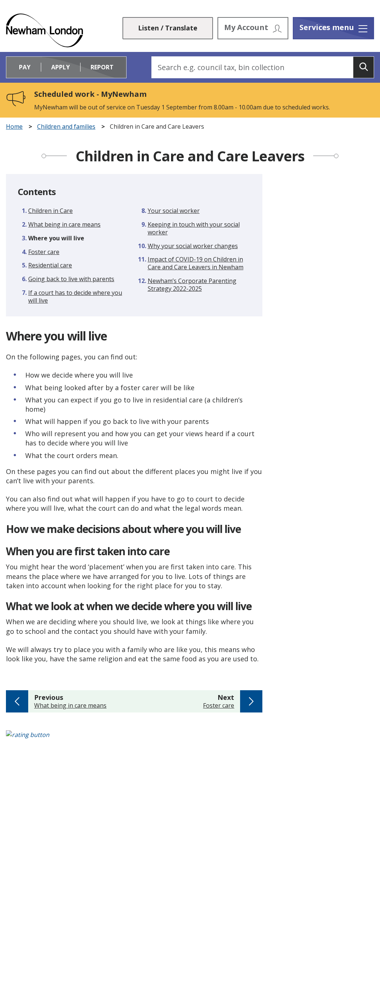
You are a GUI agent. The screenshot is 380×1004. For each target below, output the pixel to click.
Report (102, 67)
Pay (24, 67)
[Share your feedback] (190, 738)
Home (14, 127)
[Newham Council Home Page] (44, 30)
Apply (60, 67)
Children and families (66, 127)
